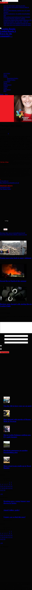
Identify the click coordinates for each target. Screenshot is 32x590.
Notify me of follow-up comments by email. (14, 346)
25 (2, 490)
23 (11, 488)
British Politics (11, 80)
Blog (5, 91)
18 (2, 488)
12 (4, 486)
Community (7, 81)
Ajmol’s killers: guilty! (12, 510)
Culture (6, 86)
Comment (3, 321)
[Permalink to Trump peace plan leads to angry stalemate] (13, 254)
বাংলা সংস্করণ (7, 73)
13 (6, 486)
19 (4, 488)
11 (2, 486)
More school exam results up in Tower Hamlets (17, 17)
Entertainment (7, 85)
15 (10, 486)
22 (10, 488)
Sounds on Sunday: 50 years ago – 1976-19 (16, 22)
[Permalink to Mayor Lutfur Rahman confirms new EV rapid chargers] (7, 431)
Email (1, 339)
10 (1, 486)
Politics (6, 76)
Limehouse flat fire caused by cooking (14, 18)
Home (5, 75)
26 (4, 490)
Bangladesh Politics (12, 78)
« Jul (1, 494)
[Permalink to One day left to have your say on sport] (7, 402)
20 (6, 488)
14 (8, 486)
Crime (5, 88)
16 (11, 486)
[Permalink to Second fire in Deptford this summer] (13, 277)
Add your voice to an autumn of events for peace (17, 23)
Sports (5, 83)
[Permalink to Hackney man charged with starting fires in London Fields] (13, 300)
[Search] (0, 1)
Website (2, 342)
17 (1, 488)
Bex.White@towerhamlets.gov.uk (9, 183)
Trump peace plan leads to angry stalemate (15, 258)
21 (8, 488)
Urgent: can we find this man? (15, 517)
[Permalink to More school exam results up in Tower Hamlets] (7, 462)
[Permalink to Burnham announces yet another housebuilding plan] (7, 447)
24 (1, 490)
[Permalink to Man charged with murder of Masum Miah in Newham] (7, 416)
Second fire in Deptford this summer (13, 281)
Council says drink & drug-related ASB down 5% (17, 20)
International (7, 89)
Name (1, 336)
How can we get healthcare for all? (12, 233)
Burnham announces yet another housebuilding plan (16, 451)
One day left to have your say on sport (14, 5)
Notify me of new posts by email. (11, 349)
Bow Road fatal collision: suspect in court (13, 234)
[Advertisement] (16, 55)
